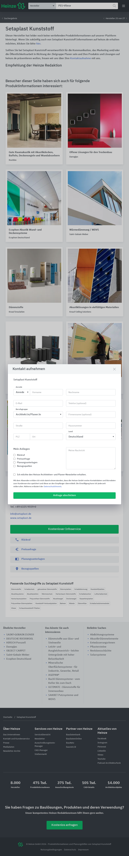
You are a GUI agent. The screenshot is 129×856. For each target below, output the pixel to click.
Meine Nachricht (76, 450)
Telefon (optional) (77, 403)
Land (70, 432)
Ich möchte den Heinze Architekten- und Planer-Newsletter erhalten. (51, 475)
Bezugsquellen (24, 466)
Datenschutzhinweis (52, 487)
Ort (33, 437)
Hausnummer (75, 426)
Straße (19, 426)
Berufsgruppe (22, 409)
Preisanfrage (23, 459)
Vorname (36, 392)
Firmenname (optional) (80, 415)
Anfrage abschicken (64, 495)
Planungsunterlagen (27, 462)
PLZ (18, 437)
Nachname (73, 392)
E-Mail (19, 403)
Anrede (19, 387)
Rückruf (21, 455)
